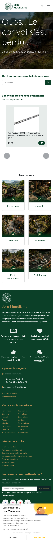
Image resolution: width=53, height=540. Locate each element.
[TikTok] (27, 503)
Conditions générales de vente (14, 453)
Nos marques (23, 432)
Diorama (40, 240)
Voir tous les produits (11, 99)
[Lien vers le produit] (13, 191)
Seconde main (23, 426)
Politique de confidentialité (12, 450)
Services (21, 420)
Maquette (39, 205)
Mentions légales (9, 447)
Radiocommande (9, 432)
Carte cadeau (23, 423)
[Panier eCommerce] (42, 6)
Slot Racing (40, 275)
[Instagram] (13, 503)
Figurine (13, 240)
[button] (41, 143)
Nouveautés (22, 411)
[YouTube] (20, 503)
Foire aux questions (10, 459)
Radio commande (13, 277)
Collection (22, 429)
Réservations (23, 417)
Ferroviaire (13, 205)
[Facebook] (5, 503)
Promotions (22, 414)
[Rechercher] (48, 82)
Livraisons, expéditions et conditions (17, 456)
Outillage (5, 429)
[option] (26, 127)
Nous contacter (8, 465)
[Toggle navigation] (48, 6)
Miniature (6, 423)
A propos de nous (9, 462)
